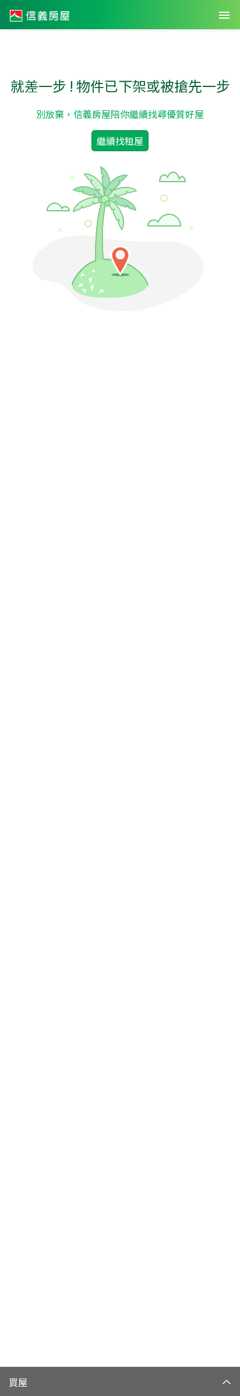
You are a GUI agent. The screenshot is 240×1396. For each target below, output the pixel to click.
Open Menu (224, 15)
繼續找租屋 (120, 141)
